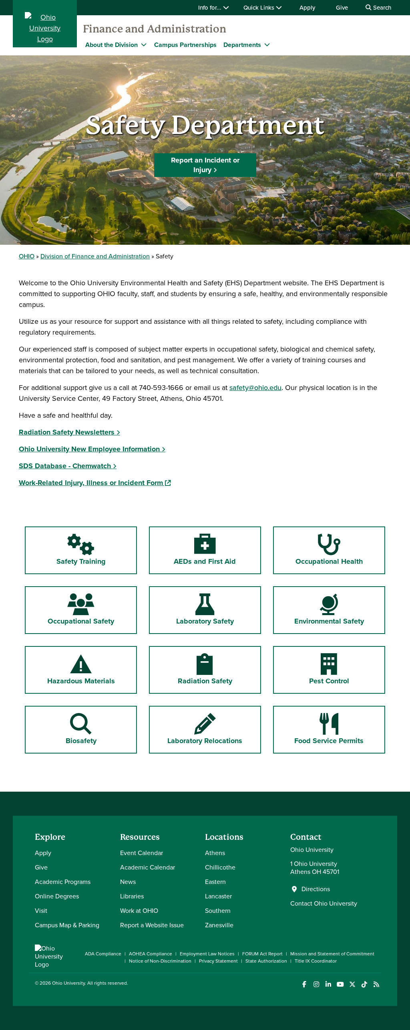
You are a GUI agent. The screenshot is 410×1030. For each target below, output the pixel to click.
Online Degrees (57, 896)
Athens (215, 852)
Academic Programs (62, 881)
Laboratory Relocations (204, 729)
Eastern (215, 881)
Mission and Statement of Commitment (332, 953)
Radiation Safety (206, 669)
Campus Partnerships (185, 44)
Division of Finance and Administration (95, 256)
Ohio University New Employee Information (89, 449)
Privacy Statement (218, 961)
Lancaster (218, 896)
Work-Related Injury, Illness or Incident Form (95, 482)
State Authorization (266, 961)
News (128, 881)
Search (381, 7)
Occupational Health (331, 550)
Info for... (210, 7)
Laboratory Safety (205, 609)
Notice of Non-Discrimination (160, 961)
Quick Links (259, 7)
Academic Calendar (147, 867)
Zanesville (219, 925)
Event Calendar (141, 852)
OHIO (26, 256)
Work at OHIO (139, 910)
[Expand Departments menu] (267, 44)
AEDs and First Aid (206, 550)
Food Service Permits (334, 729)
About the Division (111, 44)
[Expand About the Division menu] (143, 44)
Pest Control (331, 669)
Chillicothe (220, 867)
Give (342, 7)
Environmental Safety (329, 609)
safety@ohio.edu (255, 387)
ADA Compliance (103, 953)
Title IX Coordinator (316, 961)
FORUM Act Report (262, 953)
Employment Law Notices (207, 953)
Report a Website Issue (152, 925)
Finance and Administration (154, 29)
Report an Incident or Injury (205, 165)
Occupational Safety (81, 609)
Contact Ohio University (323, 903)
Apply (307, 7)
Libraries (132, 896)
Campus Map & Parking (67, 925)
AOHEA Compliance (150, 953)
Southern (218, 910)
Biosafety (99, 729)
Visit (41, 910)
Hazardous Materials (92, 669)
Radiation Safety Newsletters (67, 432)
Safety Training (81, 550)
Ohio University (68, 983)
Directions (315, 889)
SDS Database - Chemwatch (65, 466)
